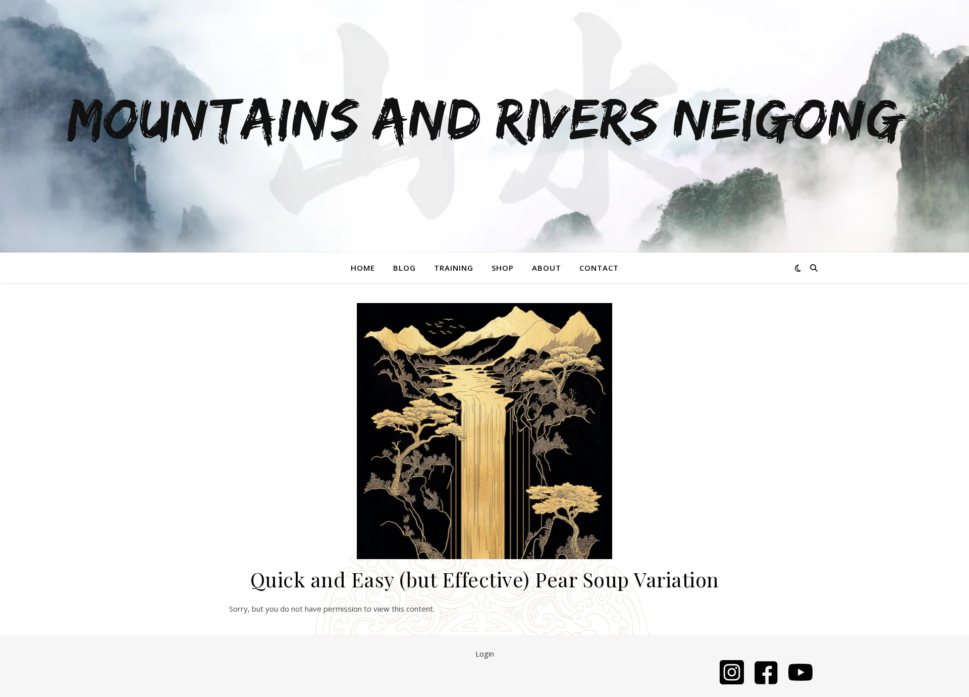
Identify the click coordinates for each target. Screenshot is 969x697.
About (546, 268)
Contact (599, 268)
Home (363, 268)
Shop (503, 268)
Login (484, 654)
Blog (404, 268)
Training (453, 268)
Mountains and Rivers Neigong (484, 120)
